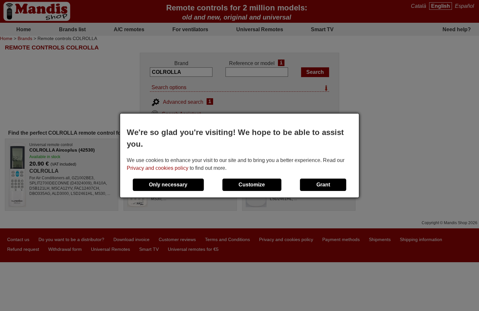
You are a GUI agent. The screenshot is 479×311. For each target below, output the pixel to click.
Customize (252, 184)
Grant (323, 184)
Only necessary (168, 184)
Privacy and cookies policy (157, 168)
